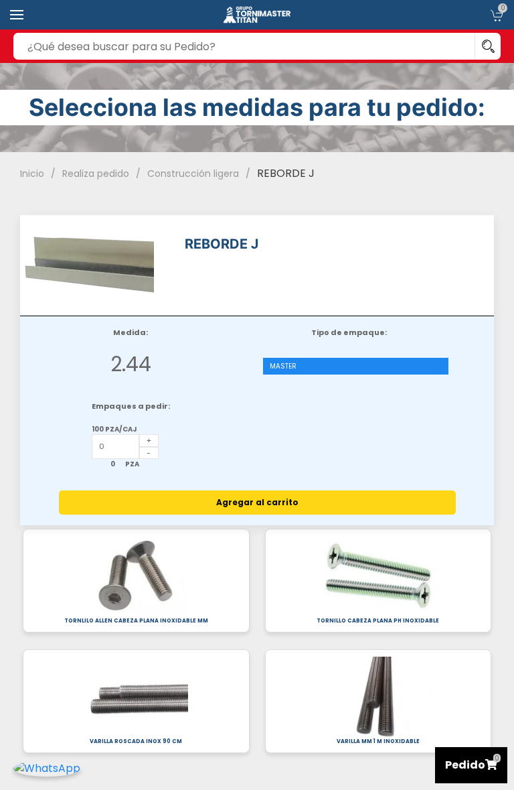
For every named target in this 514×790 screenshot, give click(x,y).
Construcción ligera (193, 173)
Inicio (32, 173)
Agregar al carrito (257, 502)
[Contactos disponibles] (46, 767)
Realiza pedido (95, 173)
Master (283, 366)
